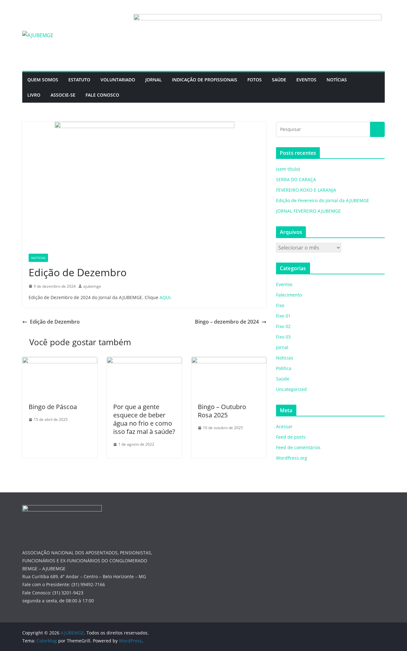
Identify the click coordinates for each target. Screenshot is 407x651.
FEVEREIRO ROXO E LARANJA (306, 190)
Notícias (38, 258)
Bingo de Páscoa (53, 406)
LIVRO (33, 95)
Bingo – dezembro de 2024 (227, 321)
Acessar (284, 426)
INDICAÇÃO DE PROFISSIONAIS (204, 80)
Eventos (284, 284)
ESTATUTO (79, 80)
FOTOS (254, 80)
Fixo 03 (283, 337)
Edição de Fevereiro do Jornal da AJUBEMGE (322, 200)
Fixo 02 (283, 326)
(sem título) (288, 169)
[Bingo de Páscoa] (59, 361)
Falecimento (289, 295)
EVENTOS (306, 80)
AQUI (165, 297)
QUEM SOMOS (42, 80)
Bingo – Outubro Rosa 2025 (222, 410)
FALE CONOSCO (102, 95)
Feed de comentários (298, 447)
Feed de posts (291, 437)
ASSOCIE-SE (63, 95)
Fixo (280, 305)
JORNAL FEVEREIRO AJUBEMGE (308, 211)
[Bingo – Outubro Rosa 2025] (228, 361)
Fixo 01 (283, 316)
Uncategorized (291, 389)
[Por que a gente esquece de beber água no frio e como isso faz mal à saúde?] (144, 361)
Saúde (282, 379)
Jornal (282, 347)
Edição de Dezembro (55, 321)
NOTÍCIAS (337, 80)
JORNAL (153, 80)
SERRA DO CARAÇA (296, 179)
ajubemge (92, 286)
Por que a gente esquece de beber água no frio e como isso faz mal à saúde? (144, 419)
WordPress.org (291, 458)
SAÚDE (279, 80)
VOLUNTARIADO (117, 80)
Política (283, 368)
